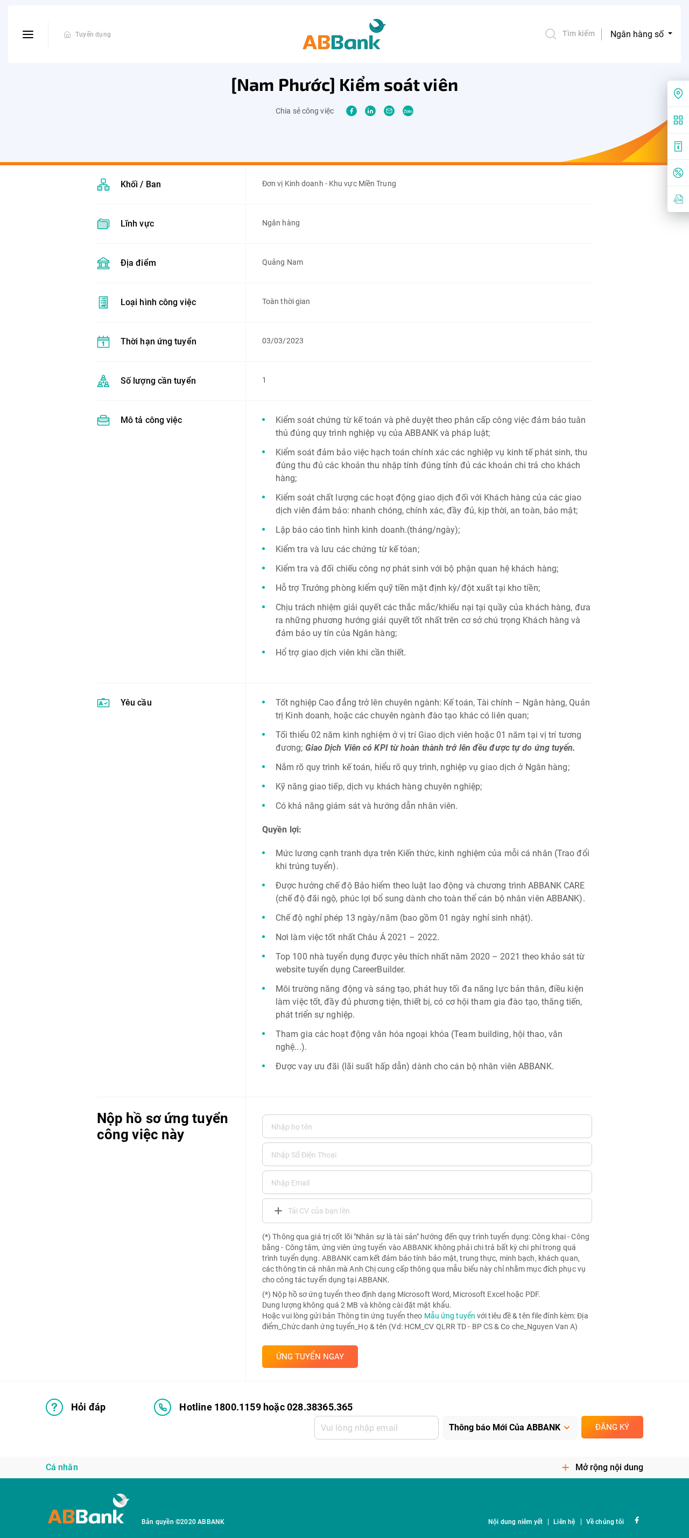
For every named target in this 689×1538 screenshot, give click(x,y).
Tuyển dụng (93, 34)
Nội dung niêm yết (515, 1522)
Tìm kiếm (579, 33)
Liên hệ (564, 1522)
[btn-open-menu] (28, 34)
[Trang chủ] (67, 34)
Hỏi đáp (88, 1407)
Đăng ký (612, 1427)
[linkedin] (370, 110)
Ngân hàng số (638, 34)
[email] (389, 110)
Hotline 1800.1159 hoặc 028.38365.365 (266, 1407)
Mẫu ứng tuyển (449, 1315)
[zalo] (408, 110)
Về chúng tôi (605, 1522)
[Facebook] (636, 1519)
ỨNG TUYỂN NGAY (310, 1356)
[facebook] (351, 110)
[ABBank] (344, 34)
